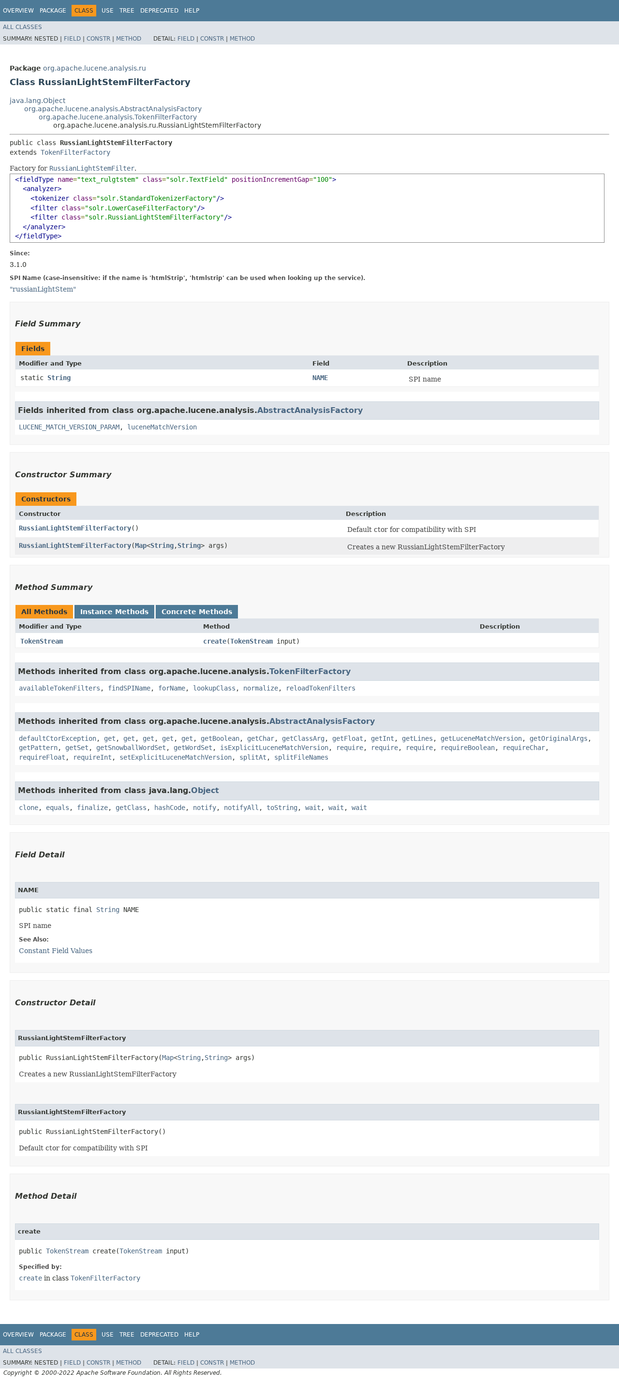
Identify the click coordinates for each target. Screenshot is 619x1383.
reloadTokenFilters (320, 688)
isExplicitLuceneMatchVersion (274, 747)
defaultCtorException (57, 738)
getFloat (347, 738)
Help (191, 10)
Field (72, 38)
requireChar (523, 747)
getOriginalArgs (559, 738)
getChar (260, 738)
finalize (92, 807)
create (214, 641)
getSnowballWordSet (131, 747)
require (349, 747)
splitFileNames (301, 757)
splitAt (252, 757)
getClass (131, 807)
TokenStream (41, 641)
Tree (126, 10)
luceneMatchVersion (162, 427)
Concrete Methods (197, 612)
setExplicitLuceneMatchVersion (175, 757)
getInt (382, 738)
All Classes (22, 27)
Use (108, 10)
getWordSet (193, 747)
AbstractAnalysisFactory (310, 410)
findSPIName (129, 688)
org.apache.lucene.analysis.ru (94, 68)
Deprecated (159, 10)
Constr (98, 38)
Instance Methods (114, 612)
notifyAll (241, 807)
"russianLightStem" (43, 289)
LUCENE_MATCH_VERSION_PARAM (69, 427)
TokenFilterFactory (75, 152)
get (110, 738)
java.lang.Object (37, 100)
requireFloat (42, 757)
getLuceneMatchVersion (481, 738)
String (59, 378)
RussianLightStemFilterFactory (75, 528)
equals (57, 807)
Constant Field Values (55, 951)
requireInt (92, 757)
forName (171, 688)
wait (313, 807)
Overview (18, 10)
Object (205, 790)
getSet (76, 747)
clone (28, 807)
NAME (320, 378)
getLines (417, 738)
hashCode (169, 807)
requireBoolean (468, 747)
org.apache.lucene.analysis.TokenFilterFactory (118, 117)
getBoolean (220, 738)
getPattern (38, 747)
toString (281, 807)
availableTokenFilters (59, 688)
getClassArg (303, 738)
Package (53, 10)
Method (128, 38)
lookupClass (214, 688)
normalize (260, 688)
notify (204, 807)
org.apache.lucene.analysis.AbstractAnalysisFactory (113, 109)
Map (141, 545)
